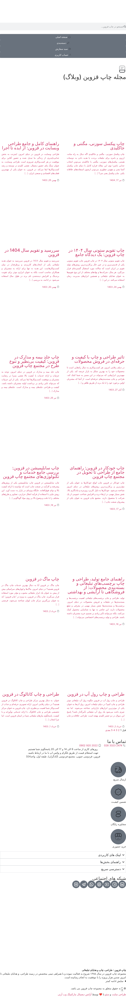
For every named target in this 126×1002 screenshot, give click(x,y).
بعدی (107, 730)
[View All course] (122, 884)
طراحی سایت (119, 994)
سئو (107, 994)
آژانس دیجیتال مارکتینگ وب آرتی (74, 994)
